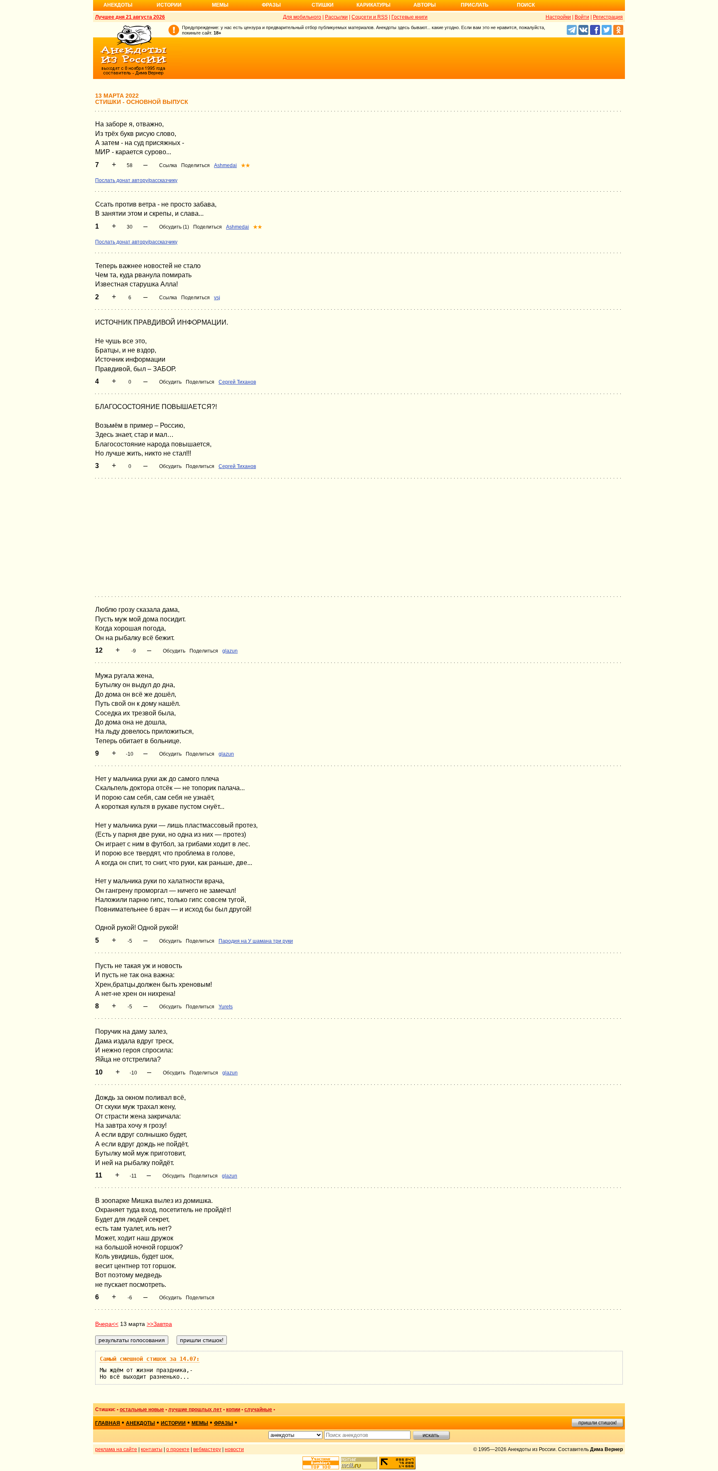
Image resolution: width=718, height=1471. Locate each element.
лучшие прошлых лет (195, 1409)
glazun (230, 651)
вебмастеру (207, 1449)
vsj (217, 298)
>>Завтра (159, 1324)
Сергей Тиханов (237, 382)
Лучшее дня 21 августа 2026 (130, 17)
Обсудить (170, 382)
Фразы (271, 5)
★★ (245, 165)
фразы (223, 1423)
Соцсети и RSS (370, 17)
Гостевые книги (409, 17)
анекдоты (140, 1423)
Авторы (424, 5)
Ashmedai (225, 165)
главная (107, 1423)
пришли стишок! (597, 1423)
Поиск (526, 5)
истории (173, 1423)
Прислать (475, 5)
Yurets (226, 1007)
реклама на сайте (116, 1449)
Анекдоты (118, 5)
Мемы (220, 5)
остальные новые (142, 1409)
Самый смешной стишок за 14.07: (149, 1358)
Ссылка (168, 165)
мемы (200, 1423)
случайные (258, 1409)
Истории (169, 5)
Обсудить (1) (174, 227)
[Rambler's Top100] (320, 1462)
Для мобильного (302, 17)
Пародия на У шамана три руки (256, 941)
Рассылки (336, 17)
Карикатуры (374, 5)
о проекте (177, 1449)
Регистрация (608, 17)
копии (233, 1409)
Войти (582, 17)
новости (234, 1449)
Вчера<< (106, 1324)
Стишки (323, 5)
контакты (151, 1449)
